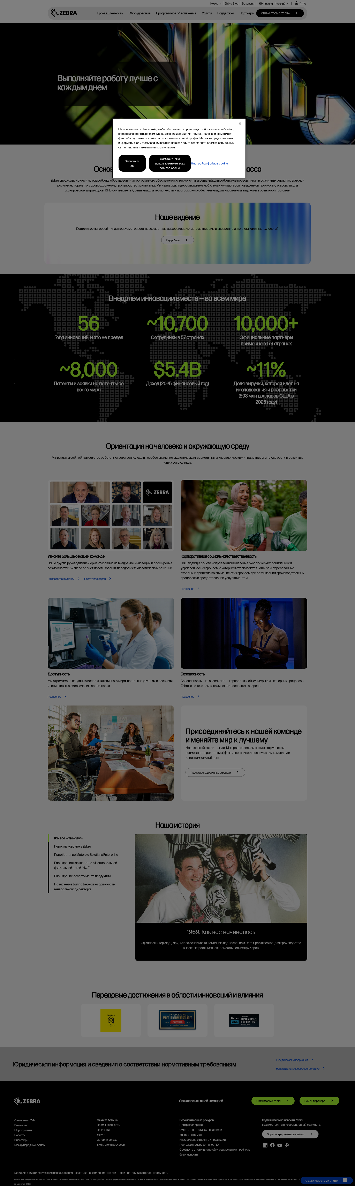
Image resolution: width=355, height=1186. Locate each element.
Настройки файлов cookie (209, 163)
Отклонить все (132, 163)
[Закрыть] (239, 123)
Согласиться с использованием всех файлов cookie (170, 163)
